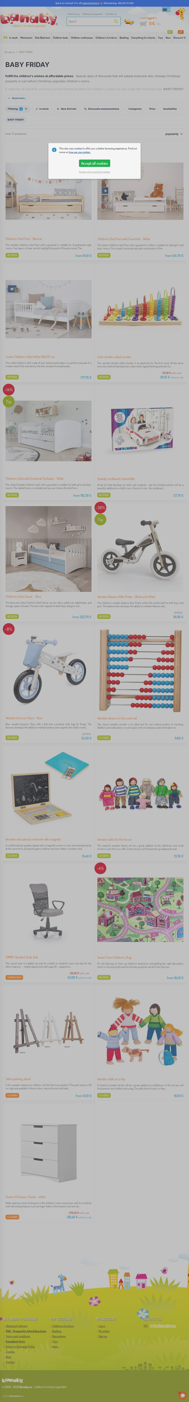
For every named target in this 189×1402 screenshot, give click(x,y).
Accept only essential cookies (94, 172)
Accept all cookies (94, 163)
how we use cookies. (80, 152)
